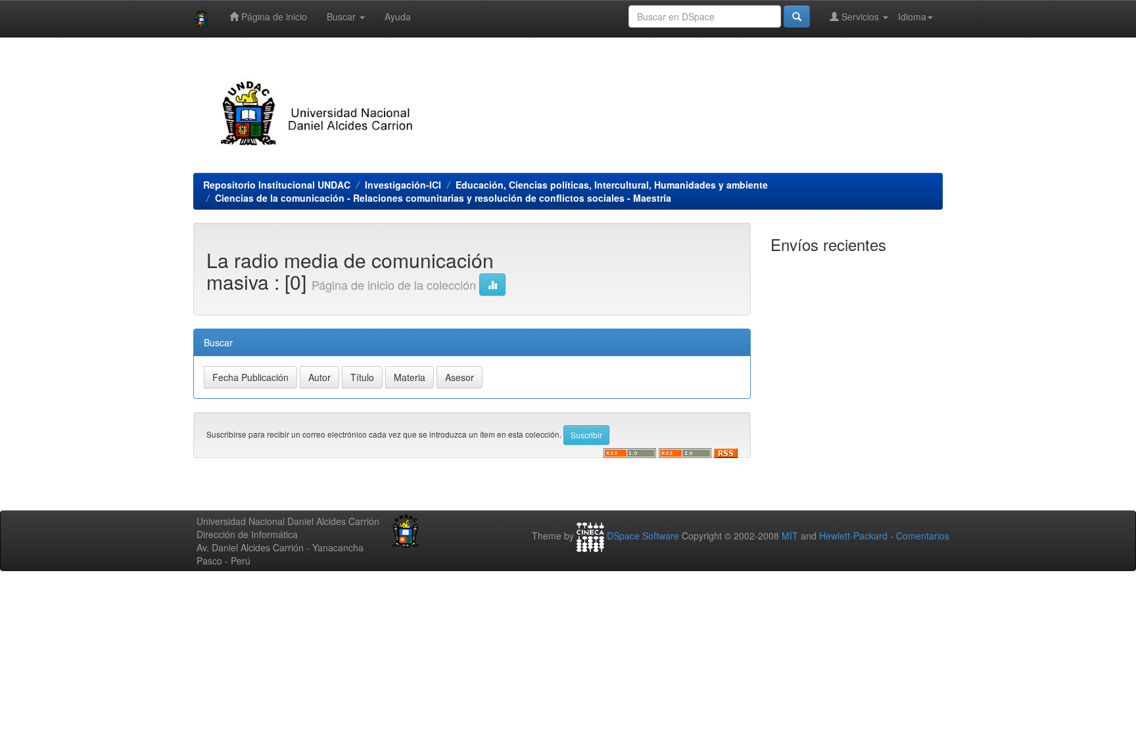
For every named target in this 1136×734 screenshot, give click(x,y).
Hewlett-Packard (853, 535)
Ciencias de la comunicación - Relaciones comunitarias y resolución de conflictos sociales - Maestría (443, 197)
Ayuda (398, 16)
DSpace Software (643, 535)
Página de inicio (273, 16)
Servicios (860, 16)
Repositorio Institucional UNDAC (276, 184)
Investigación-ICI (403, 184)
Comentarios (922, 535)
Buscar (342, 16)
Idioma (912, 16)
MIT (790, 535)
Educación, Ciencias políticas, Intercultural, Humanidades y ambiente (612, 184)
